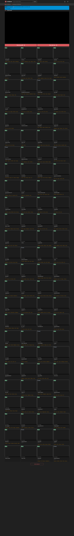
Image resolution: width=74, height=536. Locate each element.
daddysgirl (17, 61)
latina (55, 61)
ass (11, 145)
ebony (41, 394)
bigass (32, 61)
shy (22, 78)
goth (38, 212)
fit (63, 194)
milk (28, 161)
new (38, 61)
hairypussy (26, 427)
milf (6, 228)
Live (5, 10)
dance (39, 394)
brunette (57, 228)
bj (9, 262)
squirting (44, 361)
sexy (46, 228)
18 (57, 61)
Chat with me (52, 45)
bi (54, 312)
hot (44, 262)
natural (7, 61)
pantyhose (64, 77)
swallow (31, 161)
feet (11, 61)
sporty (39, 295)
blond (62, 262)
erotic (41, 194)
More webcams (37, 464)
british (42, 245)
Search (35, 1)
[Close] (68, 7)
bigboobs (42, 78)
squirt (14, 61)
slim (48, 378)
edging (12, 228)
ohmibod (58, 77)
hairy (61, 61)
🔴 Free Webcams (8, 4)
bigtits (12, 111)
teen (63, 61)
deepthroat (26, 61)
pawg (17, 160)
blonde (14, 111)
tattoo (44, 127)
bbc (47, 245)
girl (61, 212)
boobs (41, 61)
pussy (13, 145)
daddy (48, 394)
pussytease (27, 195)
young (61, 77)
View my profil (20, 45)
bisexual (27, 312)
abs (41, 361)
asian (22, 177)
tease (39, 194)
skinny (28, 111)
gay (63, 312)
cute (26, 78)
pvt (54, 228)
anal (59, 61)
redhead (47, 161)
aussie (41, 378)
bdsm (19, 443)
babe (17, 328)
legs (14, 262)
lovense (23, 61)
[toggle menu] (62, 2)
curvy (49, 127)
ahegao (18, 177)
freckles (47, 127)
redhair (30, 427)
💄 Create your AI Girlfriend (16, 4)
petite (9, 61)
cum (29, 61)
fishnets (67, 361)
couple (15, 228)
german (14, 195)
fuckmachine (7, 177)
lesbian (64, 228)
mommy (18, 228)
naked (63, 444)
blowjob (12, 295)
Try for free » (8, 8)
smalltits (63, 145)
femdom (9, 228)
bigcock (61, 312)
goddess (50, 245)
